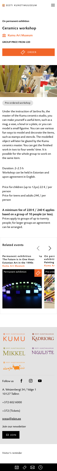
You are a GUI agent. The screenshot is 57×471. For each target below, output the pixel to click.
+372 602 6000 (12, 402)
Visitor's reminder (12, 452)
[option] (22, 281)
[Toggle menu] (53, 5)
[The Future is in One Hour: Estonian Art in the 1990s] (22, 291)
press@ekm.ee (11, 418)
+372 (6, 410)
